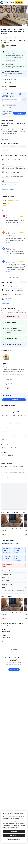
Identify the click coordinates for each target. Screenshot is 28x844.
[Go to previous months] (2, 411)
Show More (4, 139)
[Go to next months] (25, 411)
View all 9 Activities (7, 303)
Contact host (15, 399)
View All (25, 512)
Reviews (12, 96)
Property (5, 96)
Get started (13, 669)
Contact (20, 113)
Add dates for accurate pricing (8, 408)
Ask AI (8, 211)
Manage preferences (14, 839)
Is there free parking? (8, 103)
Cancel (17, 543)
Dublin (21, 38)
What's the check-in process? (9, 105)
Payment (12, 543)
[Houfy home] (1, 2)
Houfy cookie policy (15, 825)
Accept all (14, 831)
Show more (9, 226)
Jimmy (5, 363)
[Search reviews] (2, 211)
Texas (16, 38)
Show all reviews (14, 277)
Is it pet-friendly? (7, 107)
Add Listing (19, 2)
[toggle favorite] (21, 515)
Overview (5, 543)
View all (25, 24)
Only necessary (14, 835)
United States (10, 38)
